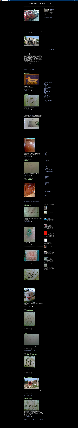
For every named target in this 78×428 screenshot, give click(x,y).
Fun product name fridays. (48, 184)
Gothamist (45, 90)
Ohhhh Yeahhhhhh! (28, 377)
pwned (31, 395)
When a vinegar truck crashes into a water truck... (49, 265)
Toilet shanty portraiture (28, 310)
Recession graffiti (30, 201)
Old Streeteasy (48, 218)
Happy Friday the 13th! (28, 226)
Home (33, 419)
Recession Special (36, 201)
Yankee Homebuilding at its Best (48, 103)
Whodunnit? (26, 94)
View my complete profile (48, 17)
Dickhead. (26, 160)
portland (25, 201)
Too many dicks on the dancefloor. (30, 354)
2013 (45, 152)
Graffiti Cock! (48, 257)
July (46, 163)
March (46, 168)
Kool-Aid (25, 395)
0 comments (29, 109)
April (46, 167)
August (47, 162)
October (47, 160)
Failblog (25, 390)
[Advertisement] (47, 33)
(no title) (47, 224)
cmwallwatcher (51, 9)
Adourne (45, 83)
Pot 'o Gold (47, 211)
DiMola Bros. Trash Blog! (47, 87)
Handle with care (48, 251)
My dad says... (27, 267)
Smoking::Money (27, 248)
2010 (45, 155)
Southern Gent (46, 99)
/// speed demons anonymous (48, 82)
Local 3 (37, 350)
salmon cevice (26, 69)
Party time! (47, 206)
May (46, 166)
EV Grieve (45, 89)
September (47, 161)
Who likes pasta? (27, 205)
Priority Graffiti (47, 176)
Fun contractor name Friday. (29, 9)
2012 (45, 153)
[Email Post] (31, 90)
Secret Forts (45, 98)
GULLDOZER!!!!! (27, 73)
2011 (45, 154)
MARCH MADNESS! (28, 398)
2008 (45, 195)
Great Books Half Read (47, 91)
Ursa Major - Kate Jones (47, 102)
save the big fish (31, 69)
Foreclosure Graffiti (28, 179)
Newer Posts (25, 419)
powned (28, 395)
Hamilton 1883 (46, 92)
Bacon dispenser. (27, 114)
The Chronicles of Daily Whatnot (48, 100)
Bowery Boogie (46, 84)
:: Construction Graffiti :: (39, 3)
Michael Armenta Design (47, 96)
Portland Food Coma (46, 97)
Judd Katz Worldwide (46, 93)
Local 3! (25, 333)
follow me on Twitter (51, 49)
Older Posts (41, 419)
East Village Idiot (46, 88)
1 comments (29, 90)
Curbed (45, 86)
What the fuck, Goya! (49, 245)
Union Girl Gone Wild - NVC (47, 101)
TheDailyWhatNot (31, 115)
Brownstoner (45, 85)
